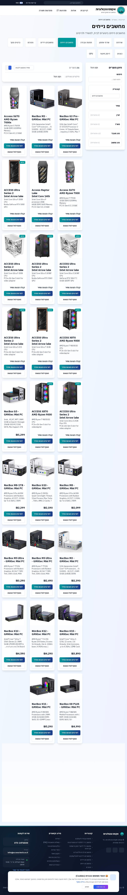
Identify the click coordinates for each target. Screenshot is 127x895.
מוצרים (114, 20)
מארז (105, 124)
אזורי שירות (55, 850)
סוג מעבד (105, 133)
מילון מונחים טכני (54, 846)
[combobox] (105, 96)
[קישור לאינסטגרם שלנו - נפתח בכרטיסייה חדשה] (115, 850)
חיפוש (119, 74)
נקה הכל (94, 67)
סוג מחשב (105, 142)
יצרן (105, 115)
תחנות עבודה (86, 42)
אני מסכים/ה (100, 887)
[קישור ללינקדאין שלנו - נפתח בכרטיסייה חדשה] (108, 850)
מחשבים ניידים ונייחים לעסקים (80, 856)
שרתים (119, 42)
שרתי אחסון (104, 42)
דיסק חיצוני (105, 53)
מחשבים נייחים (66, 42)
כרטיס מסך (15, 42)
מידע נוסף (81, 882)
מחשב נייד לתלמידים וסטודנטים (79, 842)
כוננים (119, 53)
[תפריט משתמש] (4, 2)
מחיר (118, 106)
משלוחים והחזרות (53, 861)
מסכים (30, 42)
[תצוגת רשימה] (6, 68)
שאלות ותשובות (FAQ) (51, 842)
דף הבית (122, 20)
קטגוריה (116, 89)
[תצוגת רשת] (9, 68)
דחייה (87, 887)
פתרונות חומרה (45, 10)
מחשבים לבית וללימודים (82, 852)
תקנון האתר (55, 853)
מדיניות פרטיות (54, 857)
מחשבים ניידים (47, 42)
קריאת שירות (31, 3)
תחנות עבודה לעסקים (83, 839)
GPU (91, 53)
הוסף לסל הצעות (70, 152)
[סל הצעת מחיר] (10, 3)
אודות (57, 839)
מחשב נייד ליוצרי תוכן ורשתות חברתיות (80, 847)
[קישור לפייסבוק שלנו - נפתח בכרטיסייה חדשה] (121, 850)
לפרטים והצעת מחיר (70, 146)
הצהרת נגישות (54, 865)
